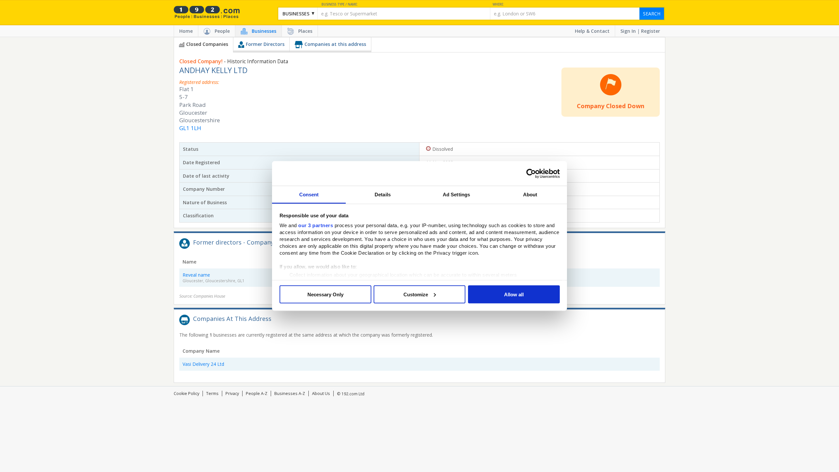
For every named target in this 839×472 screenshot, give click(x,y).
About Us (321, 393)
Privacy (232, 393)
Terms (212, 393)
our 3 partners (315, 225)
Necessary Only (325, 294)
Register (650, 31)
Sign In (628, 31)
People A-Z (256, 393)
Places (305, 31)
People (222, 31)
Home (186, 31)
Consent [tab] (309, 194)
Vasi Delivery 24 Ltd (203, 364)
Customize (415, 294)
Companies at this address (335, 44)
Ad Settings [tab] (456, 194)
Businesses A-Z (289, 393)
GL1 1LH (190, 128)
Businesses (264, 31)
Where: (498, 4)
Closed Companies (207, 44)
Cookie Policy (186, 393)
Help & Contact (592, 31)
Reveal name (196, 275)
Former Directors (265, 44)
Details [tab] (383, 194)
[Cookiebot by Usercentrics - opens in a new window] (531, 173)
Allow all (514, 294)
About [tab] (530, 194)
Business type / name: (340, 4)
